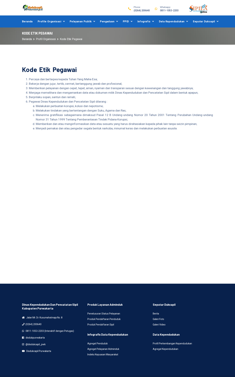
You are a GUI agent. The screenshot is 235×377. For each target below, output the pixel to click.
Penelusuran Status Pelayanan (103, 313)
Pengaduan (107, 21)
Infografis (144, 21)
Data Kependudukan (172, 21)
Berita (156, 313)
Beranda (27, 21)
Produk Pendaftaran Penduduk (104, 319)
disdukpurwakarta (34, 338)
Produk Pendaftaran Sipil (100, 324)
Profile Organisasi (49, 21)
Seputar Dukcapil (204, 21)
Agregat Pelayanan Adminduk (103, 349)
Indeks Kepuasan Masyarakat (102, 354)
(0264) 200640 (142, 10)
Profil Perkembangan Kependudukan (172, 343)
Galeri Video (159, 324)
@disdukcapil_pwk (35, 344)
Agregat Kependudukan (165, 349)
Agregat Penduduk (97, 343)
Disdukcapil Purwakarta (38, 351)
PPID (126, 21)
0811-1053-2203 (169, 10)
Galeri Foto (158, 319)
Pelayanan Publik (81, 21)
